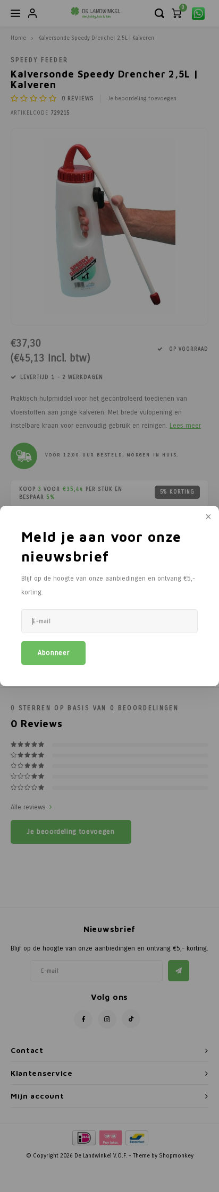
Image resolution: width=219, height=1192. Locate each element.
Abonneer (53, 653)
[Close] (207, 517)
